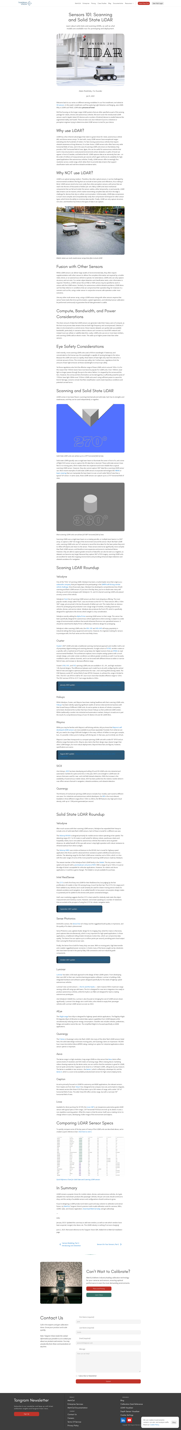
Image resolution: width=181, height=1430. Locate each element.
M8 (104, 796)
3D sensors (60, 105)
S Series (62, 1039)
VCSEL (109, 648)
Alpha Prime (81, 616)
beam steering (61, 473)
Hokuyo (59, 705)
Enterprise (86, 3)
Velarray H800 (64, 850)
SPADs (115, 651)
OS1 (67, 665)
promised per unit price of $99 (85, 865)
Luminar (59, 975)
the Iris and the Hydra (87, 987)
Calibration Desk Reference (131, 1404)
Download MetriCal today (91, 1209)
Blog (109, 3)
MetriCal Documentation (77, 1408)
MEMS (117, 470)
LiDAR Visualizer (126, 1408)
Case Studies (102, 3)
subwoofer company (63, 584)
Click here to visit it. (85, 1132)
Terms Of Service (74, 1422)
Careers (71, 1418)
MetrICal (67, 1206)
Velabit (101, 862)
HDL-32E (89, 628)
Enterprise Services (75, 1404)
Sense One (76, 924)
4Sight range (63, 1016)
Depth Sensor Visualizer (130, 1411)
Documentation (118, 3)
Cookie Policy (154, 1425)
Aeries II (59, 1072)
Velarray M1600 (64, 836)
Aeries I (88, 1069)
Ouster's (59, 646)
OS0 (64, 665)
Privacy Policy (73, 1425)
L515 (61, 882)
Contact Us (72, 1414)
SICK (67, 771)
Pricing (93, 3)
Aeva (110, 1059)
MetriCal (78, 3)
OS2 (74, 665)
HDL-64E (99, 628)
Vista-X (78, 1087)
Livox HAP (90, 1107)
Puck (66, 599)
